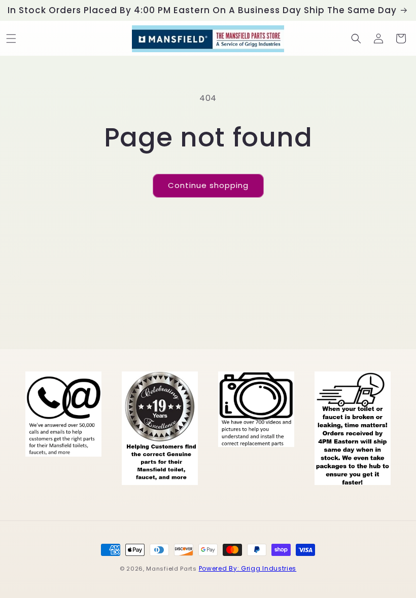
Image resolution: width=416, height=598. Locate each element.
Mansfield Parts (171, 569)
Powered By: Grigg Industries (248, 568)
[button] (11, 38)
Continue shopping (208, 185)
